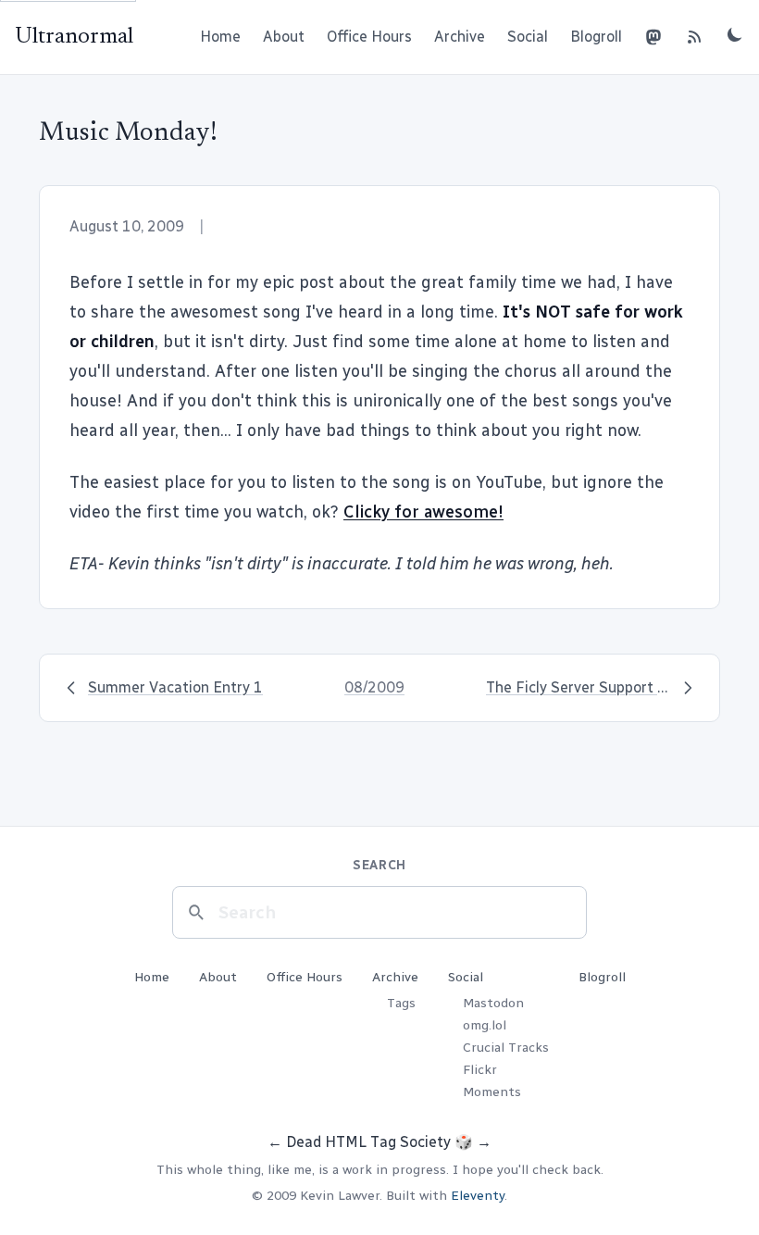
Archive (459, 36)
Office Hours (369, 36)
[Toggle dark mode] (735, 34)
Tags (401, 1003)
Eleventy (477, 1196)
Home (220, 36)
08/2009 (374, 687)
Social (527, 36)
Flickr (480, 1070)
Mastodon (493, 1003)
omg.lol (484, 1025)
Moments (492, 1092)
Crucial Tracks (506, 1047)
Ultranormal (74, 37)
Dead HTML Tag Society (368, 1142)
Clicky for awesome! (423, 512)
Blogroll (596, 36)
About (284, 36)
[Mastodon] (653, 37)
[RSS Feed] (694, 37)
